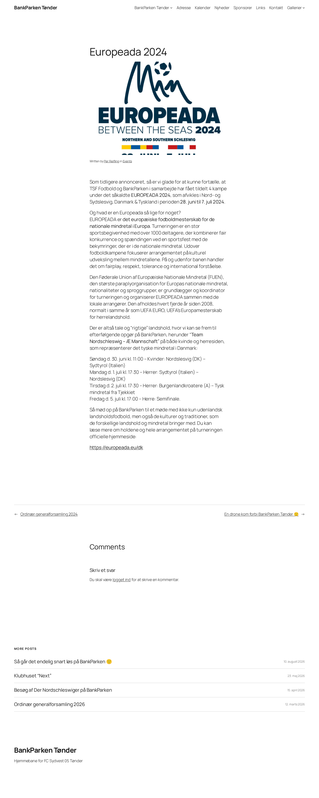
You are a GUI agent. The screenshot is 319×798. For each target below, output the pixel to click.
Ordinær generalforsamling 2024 (49, 514)
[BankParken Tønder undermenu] (171, 8)
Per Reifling (111, 161)
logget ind (122, 579)
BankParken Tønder (35, 7)
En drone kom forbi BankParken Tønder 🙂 (261, 514)
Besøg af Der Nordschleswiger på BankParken (63, 690)
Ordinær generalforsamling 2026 (49, 704)
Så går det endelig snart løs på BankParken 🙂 (63, 661)
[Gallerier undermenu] (304, 8)
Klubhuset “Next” (32, 675)
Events (127, 161)
